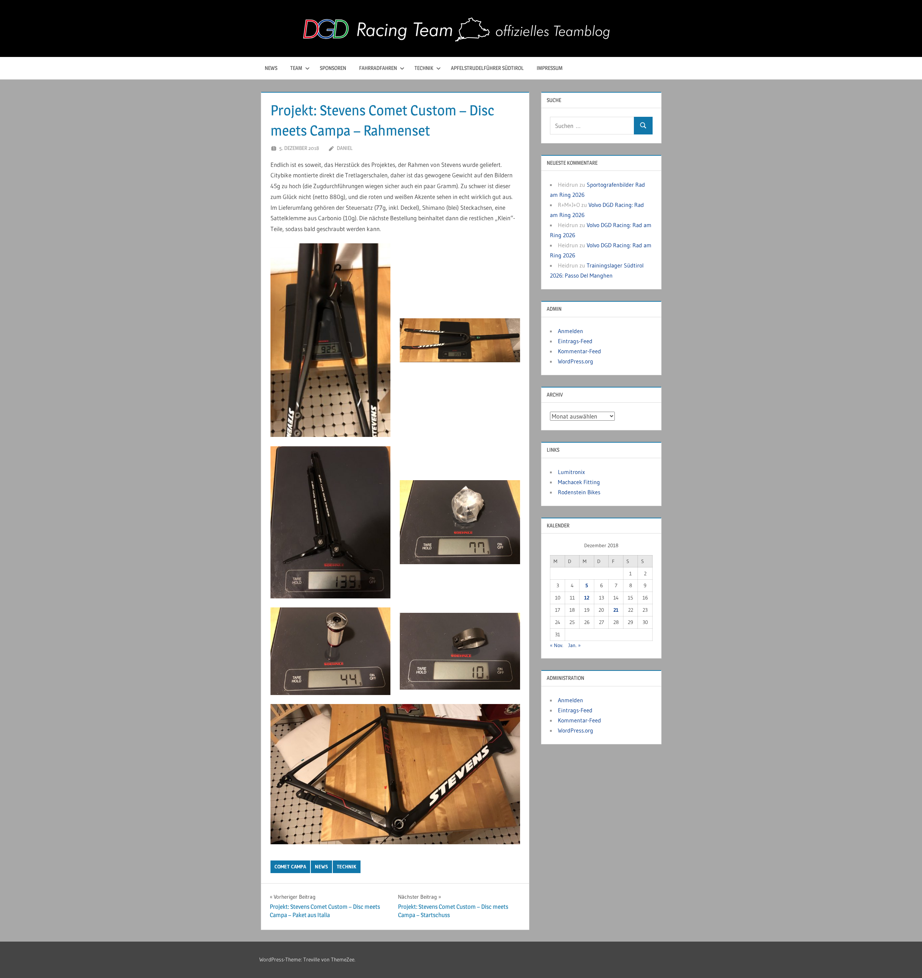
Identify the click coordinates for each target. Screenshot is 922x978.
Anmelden (570, 331)
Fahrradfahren (378, 68)
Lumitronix (571, 471)
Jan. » (574, 645)
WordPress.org (575, 361)
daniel (345, 148)
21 (615, 610)
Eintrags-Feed (575, 341)
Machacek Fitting (579, 482)
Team (296, 68)
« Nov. (556, 645)
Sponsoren (333, 68)
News (271, 68)
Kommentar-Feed (579, 351)
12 (586, 597)
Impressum (550, 68)
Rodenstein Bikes (579, 492)
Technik (424, 68)
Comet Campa (290, 866)
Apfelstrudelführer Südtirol (487, 68)
